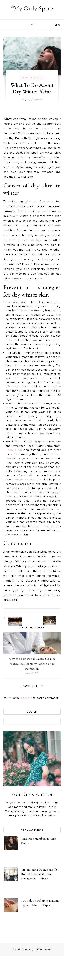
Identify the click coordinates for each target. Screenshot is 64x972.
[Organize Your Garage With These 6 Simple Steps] (53, 617)
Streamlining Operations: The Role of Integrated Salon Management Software (40, 874)
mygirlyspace (34, 99)
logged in (26, 697)
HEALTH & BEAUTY (32, 78)
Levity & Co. (14, 450)
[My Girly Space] (32, 8)
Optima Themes (42, 949)
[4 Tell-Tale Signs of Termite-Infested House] (11, 618)
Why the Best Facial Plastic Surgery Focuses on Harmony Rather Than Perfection (32, 663)
